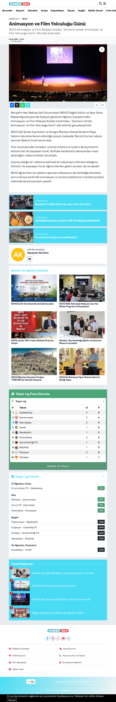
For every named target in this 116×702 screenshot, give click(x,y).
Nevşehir (7, 10)
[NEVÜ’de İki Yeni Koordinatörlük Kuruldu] (34, 287)
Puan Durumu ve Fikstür (74, 655)
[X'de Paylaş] (17, 105)
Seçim (44, 10)
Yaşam (71, 10)
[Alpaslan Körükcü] (18, 254)
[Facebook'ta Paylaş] (12, 105)
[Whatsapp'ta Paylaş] (22, 105)
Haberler (14, 19)
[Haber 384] (19, 4)
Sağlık (81, 10)
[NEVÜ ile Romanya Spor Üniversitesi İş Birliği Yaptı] (82, 361)
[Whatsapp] (68, 638)
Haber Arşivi (18, 669)
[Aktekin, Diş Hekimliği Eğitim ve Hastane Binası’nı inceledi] (82, 324)
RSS (32, 681)
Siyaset (20, 10)
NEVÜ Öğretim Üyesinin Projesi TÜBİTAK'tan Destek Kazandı (27, 378)
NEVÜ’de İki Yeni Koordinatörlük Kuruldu (32, 303)
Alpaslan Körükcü (38, 252)
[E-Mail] (29, 259)
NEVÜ (24, 19)
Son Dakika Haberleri (72, 662)
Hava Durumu (69, 648)
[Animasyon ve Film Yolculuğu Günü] (58, 73)
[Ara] (100, 3)
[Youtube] (63, 638)
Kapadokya (57, 10)
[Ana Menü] (104, 3)
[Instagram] (58, 638)
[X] (53, 638)
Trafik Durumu (19, 655)
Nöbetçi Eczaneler (20, 648)
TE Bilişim (65, 690)
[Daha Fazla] (28, 105)
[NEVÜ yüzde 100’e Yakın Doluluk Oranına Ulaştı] (34, 324)
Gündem (32, 10)
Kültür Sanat (95, 10)
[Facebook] (47, 638)
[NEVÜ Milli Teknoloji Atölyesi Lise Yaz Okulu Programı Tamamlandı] (82, 287)
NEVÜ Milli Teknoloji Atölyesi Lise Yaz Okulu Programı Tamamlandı (78, 305)
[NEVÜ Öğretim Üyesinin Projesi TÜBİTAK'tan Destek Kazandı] (34, 361)
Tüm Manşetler (19, 662)
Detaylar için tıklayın (58, 466)
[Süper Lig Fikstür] (103, 476)
